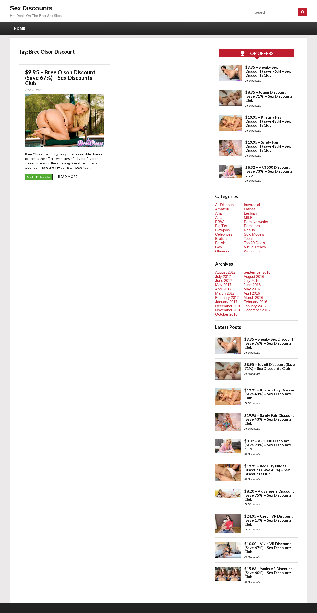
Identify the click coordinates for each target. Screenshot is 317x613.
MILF (248, 217)
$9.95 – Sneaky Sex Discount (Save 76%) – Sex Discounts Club (268, 71)
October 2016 (226, 314)
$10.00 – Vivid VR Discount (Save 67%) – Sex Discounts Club (267, 547)
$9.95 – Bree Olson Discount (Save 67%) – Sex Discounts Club (60, 77)
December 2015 (257, 310)
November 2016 (228, 310)
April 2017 (223, 289)
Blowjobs (222, 230)
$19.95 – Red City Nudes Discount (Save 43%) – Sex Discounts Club (267, 470)
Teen (248, 238)
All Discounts (253, 80)
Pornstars (252, 226)
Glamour (222, 251)
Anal (218, 213)
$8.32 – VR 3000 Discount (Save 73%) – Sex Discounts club (268, 171)
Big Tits (221, 226)
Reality (249, 230)
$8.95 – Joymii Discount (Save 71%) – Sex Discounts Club (268, 96)
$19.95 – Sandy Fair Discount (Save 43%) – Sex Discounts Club (268, 146)
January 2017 (226, 302)
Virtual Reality (255, 247)
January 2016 (255, 306)
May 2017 (223, 285)
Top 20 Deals (254, 243)
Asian (219, 217)
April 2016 (252, 293)
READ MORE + (69, 177)
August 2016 (254, 276)
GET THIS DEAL (38, 177)
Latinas (250, 209)
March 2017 (225, 293)
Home (19, 28)
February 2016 (255, 302)
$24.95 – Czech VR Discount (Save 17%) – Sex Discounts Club (268, 520)
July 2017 (223, 276)
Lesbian (250, 213)
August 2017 (225, 272)
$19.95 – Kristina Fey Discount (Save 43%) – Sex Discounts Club (268, 121)
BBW (219, 222)
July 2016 (251, 281)
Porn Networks (256, 222)
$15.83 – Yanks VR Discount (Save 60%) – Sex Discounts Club (268, 572)
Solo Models (254, 234)
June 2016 (252, 285)
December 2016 (228, 306)
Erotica (221, 238)
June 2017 (223, 281)
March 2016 (253, 297)
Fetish (220, 243)
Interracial (252, 205)
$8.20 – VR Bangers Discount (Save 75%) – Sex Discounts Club (269, 495)
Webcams (252, 251)
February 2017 (227, 297)
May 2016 (252, 289)
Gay (218, 247)
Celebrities (223, 234)
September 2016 (257, 272)
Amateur (222, 209)
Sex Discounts (31, 8)
